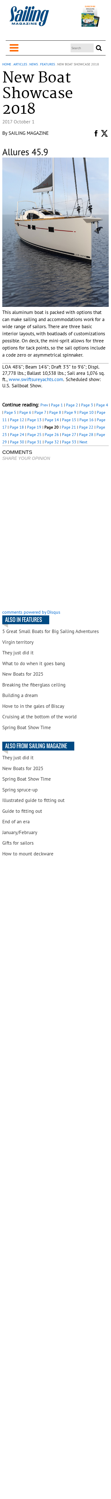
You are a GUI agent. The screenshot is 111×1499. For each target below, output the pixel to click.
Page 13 (34, 419)
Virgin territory (18, 642)
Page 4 (102, 405)
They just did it (18, 653)
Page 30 (17, 441)
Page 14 (52, 419)
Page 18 (17, 427)
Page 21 (69, 427)
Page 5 (10, 412)
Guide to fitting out (22, 811)
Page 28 (86, 434)
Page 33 (69, 441)
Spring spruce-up (20, 790)
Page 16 (86, 419)
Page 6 (25, 412)
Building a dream (20, 695)
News (33, 64)
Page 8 (55, 412)
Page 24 (17, 434)
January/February (19, 832)
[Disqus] (55, 536)
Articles (20, 64)
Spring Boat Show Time (26, 727)
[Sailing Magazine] (29, 19)
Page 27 (69, 434)
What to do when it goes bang (33, 663)
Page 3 (87, 405)
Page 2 (72, 405)
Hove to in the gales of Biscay (33, 706)
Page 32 (52, 441)
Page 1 (57, 405)
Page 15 (69, 419)
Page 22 (86, 427)
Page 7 (40, 412)
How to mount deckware (28, 854)
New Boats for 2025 (22, 674)
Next (83, 441)
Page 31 (34, 441)
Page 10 (86, 412)
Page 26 (52, 434)
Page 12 (17, 419)
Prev (44, 405)
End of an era (16, 821)
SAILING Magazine (29, 133)
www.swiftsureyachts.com (36, 379)
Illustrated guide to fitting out (33, 800)
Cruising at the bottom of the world (39, 717)
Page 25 (34, 434)
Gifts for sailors (18, 843)
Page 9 (70, 412)
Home (6, 64)
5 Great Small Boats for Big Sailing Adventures (50, 631)
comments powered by (31, 612)
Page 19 (34, 427)
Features (47, 64)
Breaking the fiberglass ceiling (33, 685)
